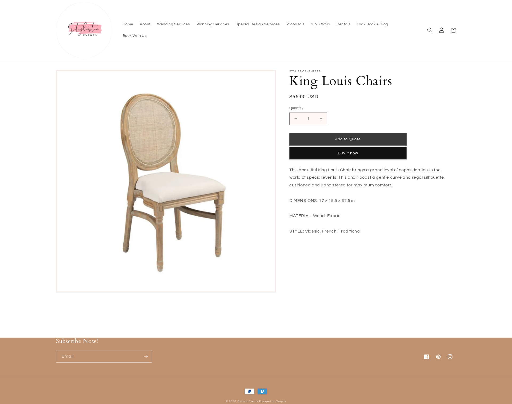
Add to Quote (348, 139)
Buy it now (348, 153)
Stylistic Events (248, 401)
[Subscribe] (146, 356)
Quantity (296, 108)
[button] (430, 30)
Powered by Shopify (272, 401)
